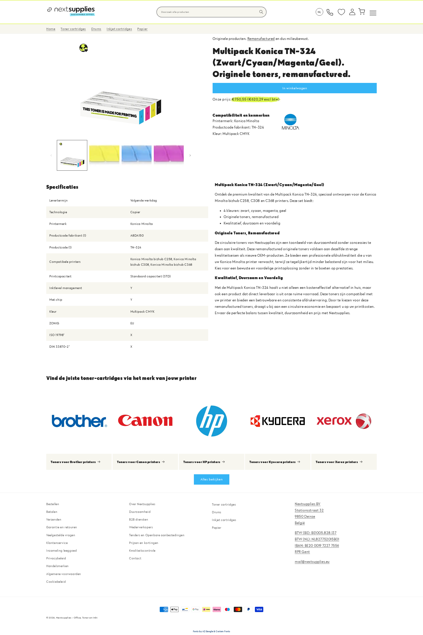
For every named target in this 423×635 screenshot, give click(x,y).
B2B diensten (138, 519)
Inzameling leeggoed (61, 551)
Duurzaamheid (139, 512)
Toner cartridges (224, 504)
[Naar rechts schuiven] (190, 155)
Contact (135, 558)
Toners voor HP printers (201, 461)
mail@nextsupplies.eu (312, 561)
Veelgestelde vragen (60, 535)
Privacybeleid (56, 558)
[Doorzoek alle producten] (261, 12)
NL (319, 12)
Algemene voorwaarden (63, 574)
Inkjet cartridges (224, 520)
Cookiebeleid (56, 582)
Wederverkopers (141, 527)
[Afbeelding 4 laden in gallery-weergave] (169, 155)
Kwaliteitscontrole (142, 551)
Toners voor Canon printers (138, 461)
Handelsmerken (57, 566)
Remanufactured (261, 38)
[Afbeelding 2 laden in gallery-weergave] (104, 155)
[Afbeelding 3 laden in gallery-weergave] (137, 155)
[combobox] (211, 12)
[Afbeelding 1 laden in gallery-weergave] (72, 155)
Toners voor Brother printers (73, 461)
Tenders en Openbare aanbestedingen (156, 535)
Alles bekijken (211, 479)
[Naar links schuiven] (51, 155)
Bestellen (52, 504)
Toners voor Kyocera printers (272, 461)
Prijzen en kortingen (143, 543)
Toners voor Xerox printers (337, 461)
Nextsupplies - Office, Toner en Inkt (77, 617)
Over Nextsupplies (142, 504)
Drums (216, 512)
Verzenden (53, 519)
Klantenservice (57, 543)
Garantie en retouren (61, 527)
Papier (216, 528)
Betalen (51, 512)
